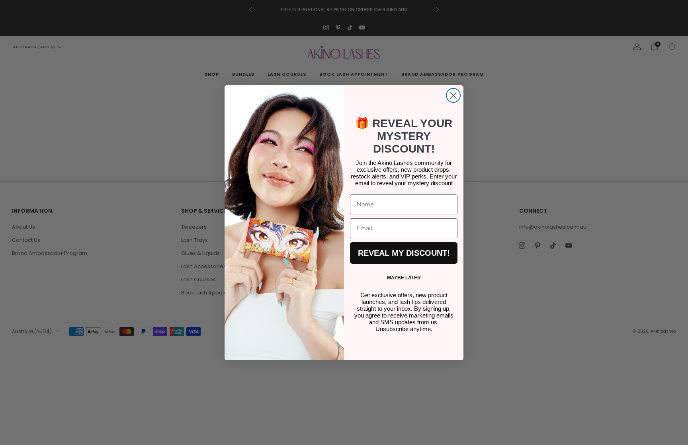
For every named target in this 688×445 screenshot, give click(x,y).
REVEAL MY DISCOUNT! (404, 253)
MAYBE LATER (404, 277)
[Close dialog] (453, 95)
